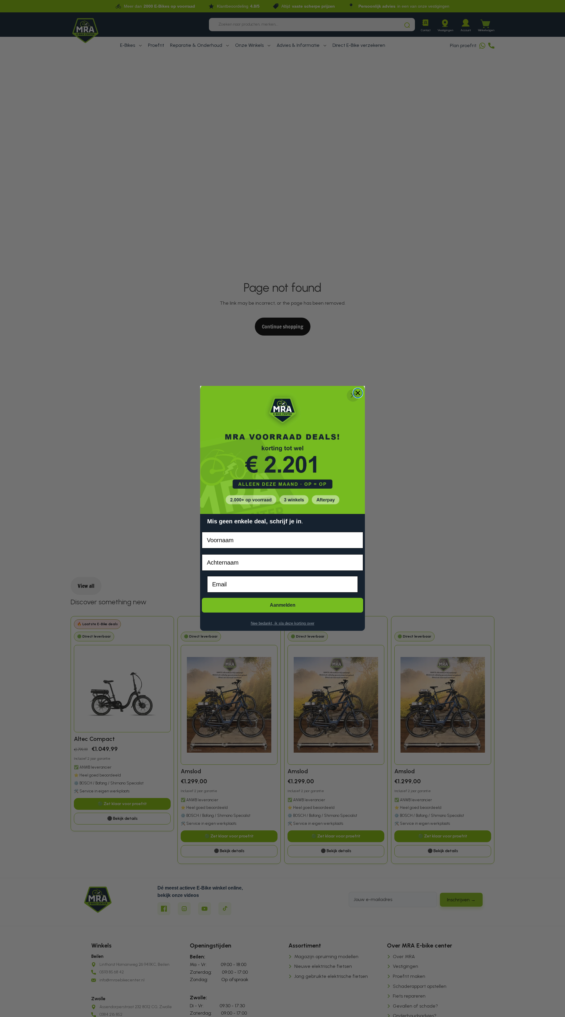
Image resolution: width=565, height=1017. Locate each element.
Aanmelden (282, 605)
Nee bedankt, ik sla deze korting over (282, 623)
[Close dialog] (358, 393)
